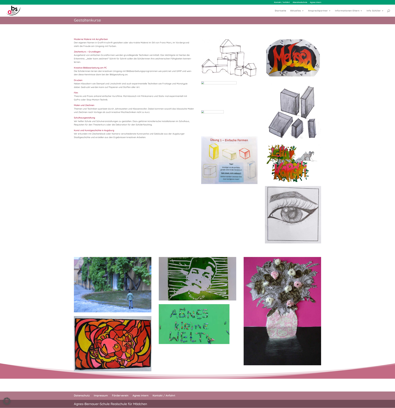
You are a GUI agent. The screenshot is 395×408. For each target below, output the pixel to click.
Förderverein (120, 395)
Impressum (101, 395)
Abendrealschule (300, 2)
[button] (7, 401)
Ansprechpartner (318, 11)
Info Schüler (374, 11)
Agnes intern (315, 2)
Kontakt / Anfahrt (282, 2)
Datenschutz (82, 395)
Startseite (280, 11)
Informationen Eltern (347, 11)
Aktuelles (295, 11)
